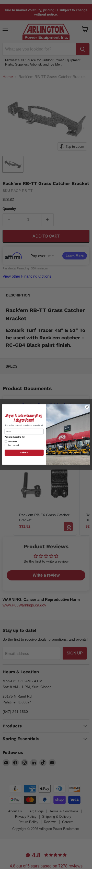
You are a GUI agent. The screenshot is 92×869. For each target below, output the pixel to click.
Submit (24, 452)
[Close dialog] (87, 407)
